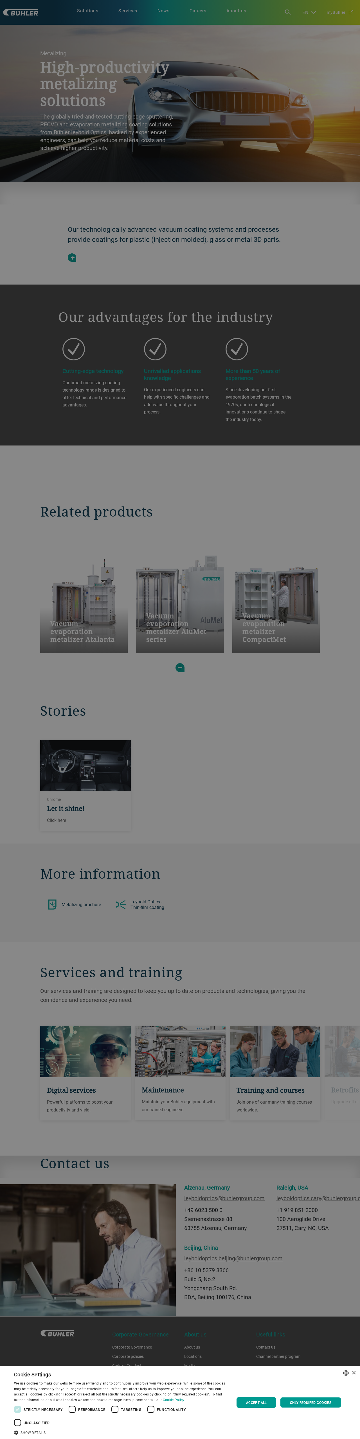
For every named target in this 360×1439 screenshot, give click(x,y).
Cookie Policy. (174, 1399)
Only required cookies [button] (310, 1402)
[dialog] (180, 1402)
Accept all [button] (256, 1402)
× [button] (354, 1373)
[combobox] (346, 1373)
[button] (121, 1432)
